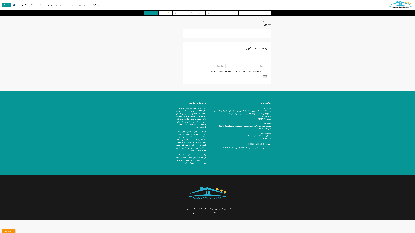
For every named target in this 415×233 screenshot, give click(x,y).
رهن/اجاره (81, 5)
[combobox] (255, 13)
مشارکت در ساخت (69, 5)
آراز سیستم (196, 212)
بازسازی (58, 5)
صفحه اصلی (106, 5)
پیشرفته (164, 13)
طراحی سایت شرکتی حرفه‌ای (213, 212)
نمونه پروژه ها (49, 5)
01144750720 (262, 139)
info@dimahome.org (256, 144)
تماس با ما (23, 5)
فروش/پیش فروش (94, 5)
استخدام (31, 5)
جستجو (150, 13)
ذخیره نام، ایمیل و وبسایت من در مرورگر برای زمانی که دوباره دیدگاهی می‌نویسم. (238, 71)
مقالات (39, 5)
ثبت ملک (6, 5)
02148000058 (262, 116)
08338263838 (262, 129)
